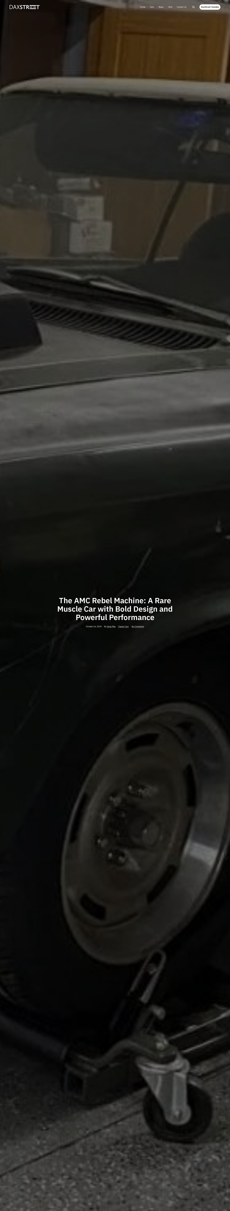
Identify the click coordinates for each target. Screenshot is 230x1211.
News (161, 7)
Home (142, 7)
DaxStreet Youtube (210, 7)
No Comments (138, 626)
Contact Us (182, 7)
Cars (152, 7)
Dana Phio (111, 626)
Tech (170, 7)
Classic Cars (123, 626)
